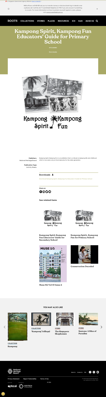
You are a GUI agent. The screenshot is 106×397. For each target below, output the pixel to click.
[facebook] (90, 372)
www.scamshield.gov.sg (54, 12)
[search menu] (97, 20)
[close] (97, 9)
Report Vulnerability (29, 379)
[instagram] (94, 372)
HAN (80, 20)
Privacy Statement (13, 379)
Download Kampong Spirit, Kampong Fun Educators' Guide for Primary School (65, 179)
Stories (41, 20)
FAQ (85, 372)
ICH (73, 20)
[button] (101, 327)
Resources (63, 20)
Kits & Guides (53, 52)
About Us (73, 372)
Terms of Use (44, 379)
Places (51, 20)
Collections (27, 20)
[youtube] (97, 372)
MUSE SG (90, 20)
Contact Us (79, 372)
